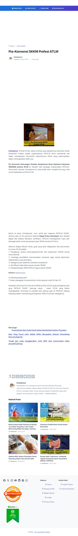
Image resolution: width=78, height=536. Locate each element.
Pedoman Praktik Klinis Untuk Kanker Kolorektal (54, 426)
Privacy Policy (49, 502)
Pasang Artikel (48, 489)
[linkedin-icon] (19, 480)
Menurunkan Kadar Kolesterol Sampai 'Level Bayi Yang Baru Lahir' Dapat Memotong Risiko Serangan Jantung (23, 427)
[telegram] (25, 376)
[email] (33, 376)
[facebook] (13, 376)
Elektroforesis (20, 273)
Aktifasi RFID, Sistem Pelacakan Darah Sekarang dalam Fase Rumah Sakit (23, 458)
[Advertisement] (39, 28)
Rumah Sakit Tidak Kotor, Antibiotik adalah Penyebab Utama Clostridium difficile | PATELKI (53, 459)
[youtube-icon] (15, 480)
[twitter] (17, 376)
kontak (49, 497)
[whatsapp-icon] (26, 480)
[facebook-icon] (4, 480)
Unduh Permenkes (67, 489)
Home (49, 484)
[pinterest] (29, 376)
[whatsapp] (21, 376)
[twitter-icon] (8, 480)
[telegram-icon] (23, 480)
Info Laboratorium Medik (42, 532)
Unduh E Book (67, 484)
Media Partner (49, 493)
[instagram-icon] (12, 480)
